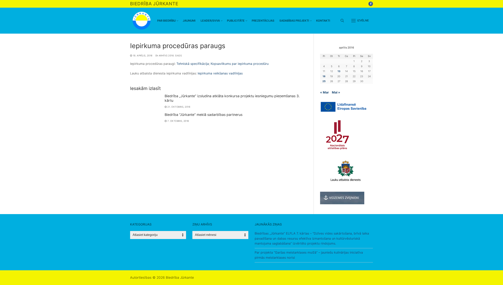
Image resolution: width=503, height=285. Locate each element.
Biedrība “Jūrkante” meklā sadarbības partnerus (203, 115)
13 (339, 71)
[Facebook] (370, 4)
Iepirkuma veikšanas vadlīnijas (220, 73)
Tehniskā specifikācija (192, 64)
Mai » (336, 92)
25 (324, 81)
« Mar (324, 92)
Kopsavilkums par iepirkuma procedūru (240, 64)
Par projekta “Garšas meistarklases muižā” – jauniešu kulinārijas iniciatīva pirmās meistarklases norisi (309, 254)
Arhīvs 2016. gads (170, 55)
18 (324, 76)
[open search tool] (342, 20)
